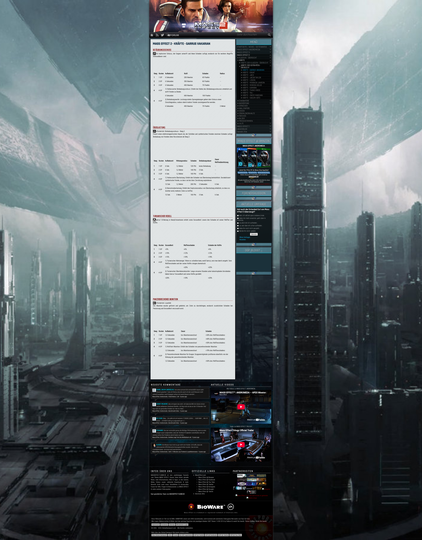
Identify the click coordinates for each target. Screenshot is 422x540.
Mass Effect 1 (243, 126)
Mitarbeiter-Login (182, 525)
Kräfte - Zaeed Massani (253, 95)
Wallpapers (244, 108)
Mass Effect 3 (243, 52)
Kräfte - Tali (248, 93)
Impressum (155, 525)
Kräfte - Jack (248, 75)
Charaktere (244, 101)
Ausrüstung (244, 103)
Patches (242, 116)
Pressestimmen (246, 121)
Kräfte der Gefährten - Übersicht (251, 66)
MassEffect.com (200, 475)
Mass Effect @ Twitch (205, 491)
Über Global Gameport (159, 535)
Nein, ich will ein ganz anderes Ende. (251, 215)
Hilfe (241, 123)
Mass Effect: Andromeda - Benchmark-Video (165, 411)
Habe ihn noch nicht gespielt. (249, 228)
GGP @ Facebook (211, 535)
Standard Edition (242, 172)
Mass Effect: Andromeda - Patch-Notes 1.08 (165, 396)
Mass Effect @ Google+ (206, 489)
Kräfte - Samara (250, 88)
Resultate (243, 240)
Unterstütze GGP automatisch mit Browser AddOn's (254, 184)
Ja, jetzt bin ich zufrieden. (248, 223)
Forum (175, 535)
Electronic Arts (200, 494)
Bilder (242, 118)
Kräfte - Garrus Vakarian (253, 70)
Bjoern (159, 445)
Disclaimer (164, 525)
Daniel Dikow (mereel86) (165, 390)
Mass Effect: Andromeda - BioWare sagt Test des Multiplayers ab (171, 437)
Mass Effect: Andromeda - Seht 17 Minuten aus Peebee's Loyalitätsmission (175, 451)
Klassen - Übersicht (248, 58)
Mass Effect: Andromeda (248, 49)
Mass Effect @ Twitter (205, 484)
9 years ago (183, 396)
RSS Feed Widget (253, 271)
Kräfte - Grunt (249, 72)
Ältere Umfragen (245, 237)
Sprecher (243, 106)
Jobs (170, 535)
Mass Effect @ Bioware (206, 477)
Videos (242, 111)
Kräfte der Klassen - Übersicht (254, 63)
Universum (242, 129)
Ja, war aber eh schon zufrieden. (250, 226)
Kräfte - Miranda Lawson (254, 82)
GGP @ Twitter (223, 535)
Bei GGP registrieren (185, 535)
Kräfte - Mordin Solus (252, 85)
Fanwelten (242, 132)
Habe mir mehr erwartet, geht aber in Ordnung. (251, 219)
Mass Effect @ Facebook (206, 480)
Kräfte (242, 60)
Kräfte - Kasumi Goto (251, 98)
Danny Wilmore (162, 404)
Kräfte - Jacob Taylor (252, 77)
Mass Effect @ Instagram (206, 487)
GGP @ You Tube (235, 535)
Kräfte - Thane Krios (251, 90)
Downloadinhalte (247, 113)
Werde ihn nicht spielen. (247, 231)
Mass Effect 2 (243, 55)
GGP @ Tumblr (198, 535)
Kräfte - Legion (249, 80)
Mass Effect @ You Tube (206, 482)
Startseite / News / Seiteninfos (252, 47)
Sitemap (172, 525)
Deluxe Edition (253, 172)
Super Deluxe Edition (263, 172)
